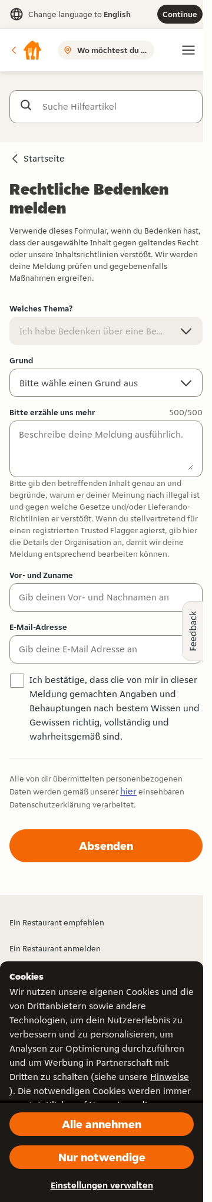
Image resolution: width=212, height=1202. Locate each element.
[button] (25, 50)
